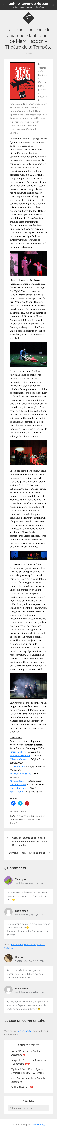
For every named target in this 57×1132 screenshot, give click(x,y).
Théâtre (28, 54)
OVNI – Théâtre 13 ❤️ (22, 1087)
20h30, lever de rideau (28, 4)
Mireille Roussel (18, 780)
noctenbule (20, 811)
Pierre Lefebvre (18, 751)
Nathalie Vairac (17, 766)
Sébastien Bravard (19, 759)
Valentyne (20, 879)
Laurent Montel (18, 784)
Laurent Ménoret (19, 788)
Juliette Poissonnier (20, 755)
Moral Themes (37, 1124)
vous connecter (24, 1030)
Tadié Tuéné (16, 791)
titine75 (19, 957)
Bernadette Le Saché (20, 773)
